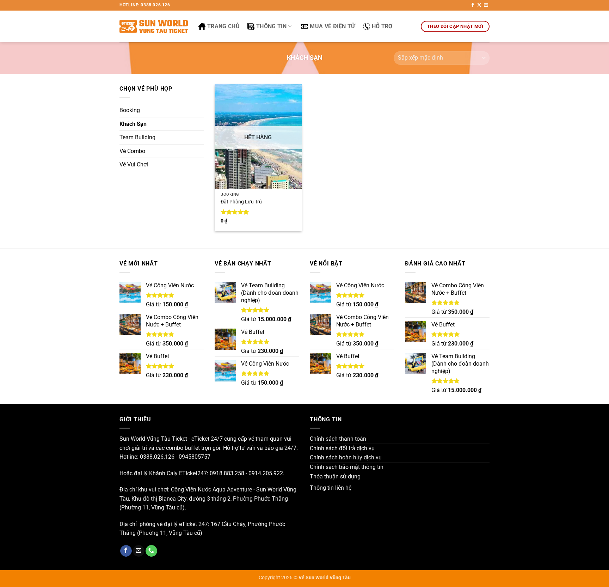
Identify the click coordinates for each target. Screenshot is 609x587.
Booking (129, 110)
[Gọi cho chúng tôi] (151, 551)
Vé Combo (132, 151)
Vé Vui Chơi (133, 164)
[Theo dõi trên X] (479, 5)
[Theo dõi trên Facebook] (472, 5)
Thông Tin (271, 26)
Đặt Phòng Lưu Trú (241, 202)
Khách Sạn (133, 124)
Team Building (137, 137)
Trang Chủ (223, 26)
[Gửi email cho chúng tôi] (486, 5)
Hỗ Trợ (382, 26)
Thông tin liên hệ (330, 487)
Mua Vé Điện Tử (332, 26)
